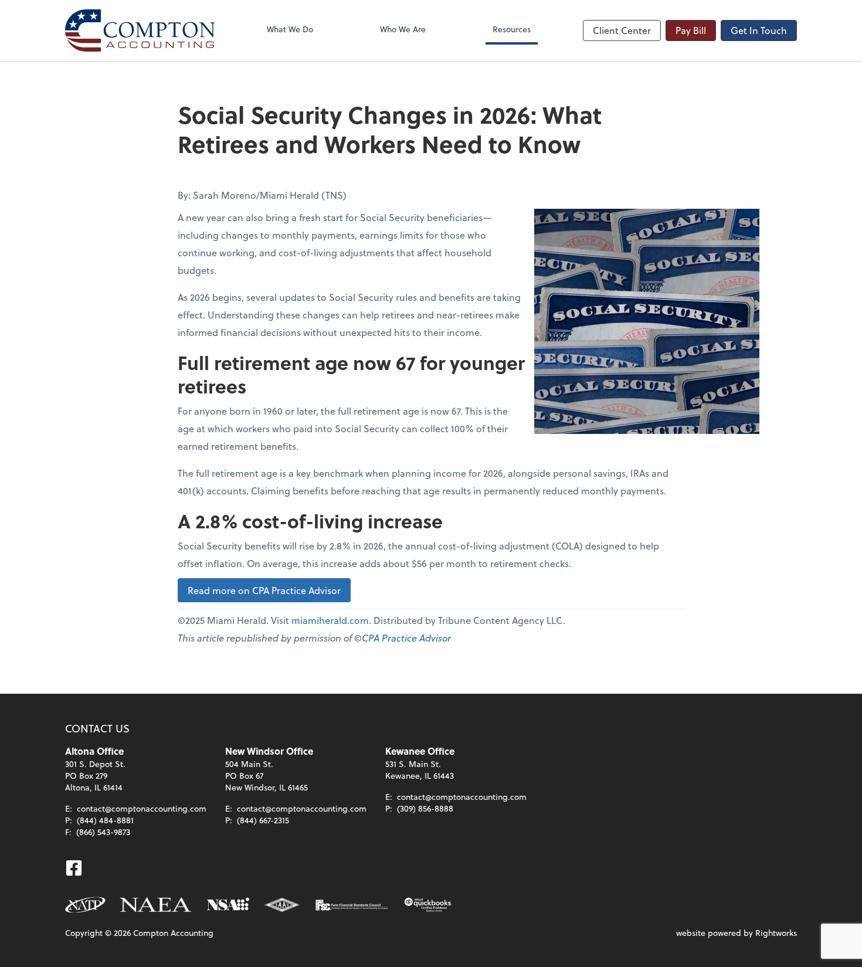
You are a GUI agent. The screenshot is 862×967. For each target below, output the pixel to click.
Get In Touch (759, 30)
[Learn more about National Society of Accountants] (228, 905)
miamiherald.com (330, 620)
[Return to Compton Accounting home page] (140, 30)
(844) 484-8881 (105, 820)
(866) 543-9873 (103, 832)
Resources (512, 29)
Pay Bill (691, 30)
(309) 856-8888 (425, 808)
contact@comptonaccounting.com (141, 808)
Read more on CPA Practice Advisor (264, 590)
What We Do (290, 29)
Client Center (622, 30)
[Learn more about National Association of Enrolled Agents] (156, 905)
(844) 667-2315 (263, 820)
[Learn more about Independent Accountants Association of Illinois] (282, 905)
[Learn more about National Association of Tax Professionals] (85, 905)
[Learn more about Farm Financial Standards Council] (351, 905)
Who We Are (403, 29)
